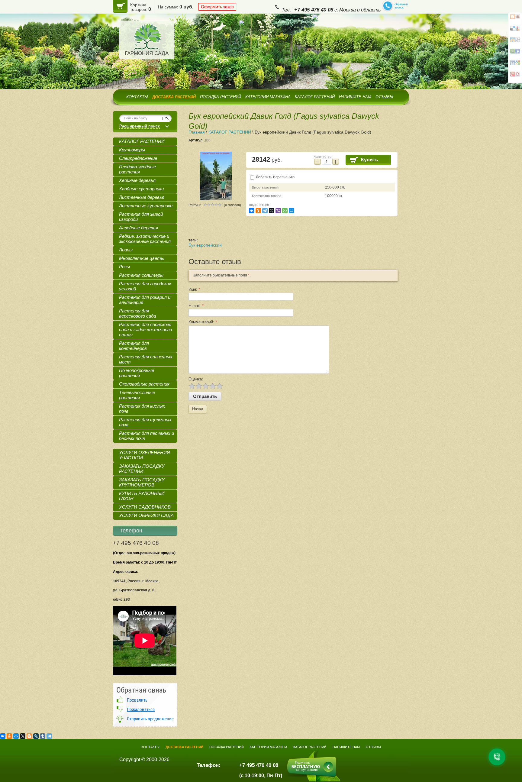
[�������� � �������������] (515, 42)
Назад (197, 409)
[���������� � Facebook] (515, 19)
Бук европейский (205, 245)
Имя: (194, 289)
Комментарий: (202, 322)
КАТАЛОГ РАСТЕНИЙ (315, 97)
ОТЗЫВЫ (384, 97)
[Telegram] (265, 210)
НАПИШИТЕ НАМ (355, 97)
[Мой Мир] (291, 210)
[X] (271, 210)
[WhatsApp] (285, 210)
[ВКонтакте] (251, 210)
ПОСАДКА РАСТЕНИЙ (220, 97)
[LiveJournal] (36, 736)
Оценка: (195, 379)
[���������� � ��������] (515, 65)
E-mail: (196, 305)
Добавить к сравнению (275, 177)
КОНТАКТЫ (137, 97)
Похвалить (137, 700)
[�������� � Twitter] (515, 53)
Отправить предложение (150, 719)
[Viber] (278, 210)
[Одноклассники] (258, 210)
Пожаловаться (141, 709)
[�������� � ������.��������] (515, 76)
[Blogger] (29, 736)
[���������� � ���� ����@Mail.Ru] (515, 30)
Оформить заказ (217, 6)
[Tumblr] (42, 736)
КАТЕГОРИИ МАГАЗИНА (268, 97)
